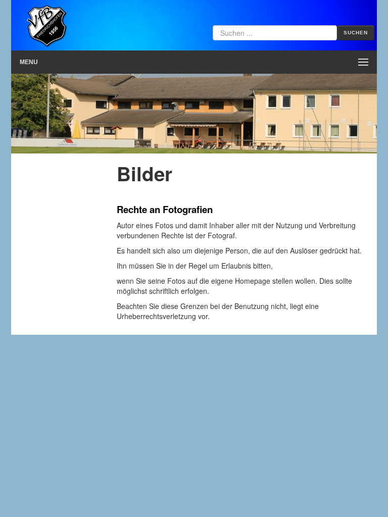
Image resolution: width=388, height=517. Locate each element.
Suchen (356, 32)
